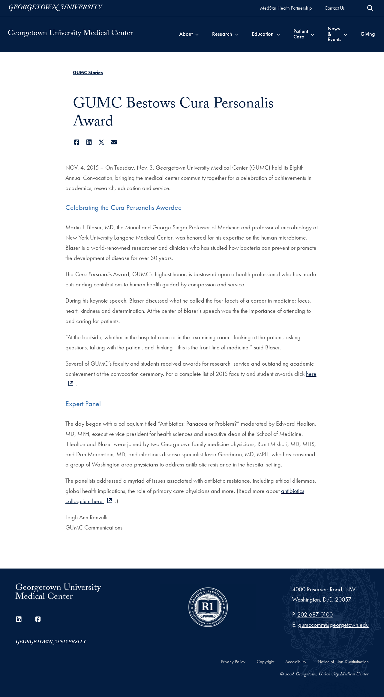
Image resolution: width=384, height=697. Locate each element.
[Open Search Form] (370, 8)
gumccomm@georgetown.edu (333, 625)
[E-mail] (113, 142)
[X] (101, 142)
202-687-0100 (315, 614)
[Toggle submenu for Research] (237, 34)
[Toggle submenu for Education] (278, 34)
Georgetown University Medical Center (70, 34)
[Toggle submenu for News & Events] (345, 34)
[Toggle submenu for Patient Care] (312, 34)
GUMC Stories (88, 72)
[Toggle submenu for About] (197, 34)
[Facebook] (76, 142)
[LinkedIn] (89, 142)
